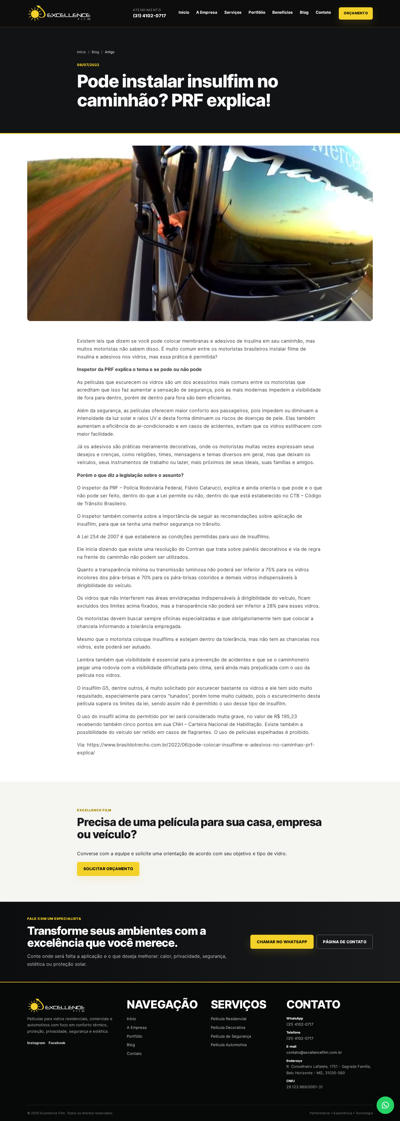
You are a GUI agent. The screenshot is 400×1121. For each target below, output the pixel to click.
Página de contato (344, 941)
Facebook (57, 1043)
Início (184, 12)
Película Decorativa (228, 1027)
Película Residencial (228, 1018)
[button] (385, 1105)
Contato (323, 12)
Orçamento (356, 13)
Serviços (233, 12)
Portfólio (257, 12)
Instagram (36, 1043)
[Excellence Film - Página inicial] (59, 13)
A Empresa (206, 12)
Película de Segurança (231, 1036)
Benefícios (282, 12)
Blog (304, 12)
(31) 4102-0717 (149, 15)
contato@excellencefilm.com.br (314, 1052)
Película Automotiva (229, 1044)
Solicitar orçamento (108, 868)
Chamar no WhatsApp (282, 941)
